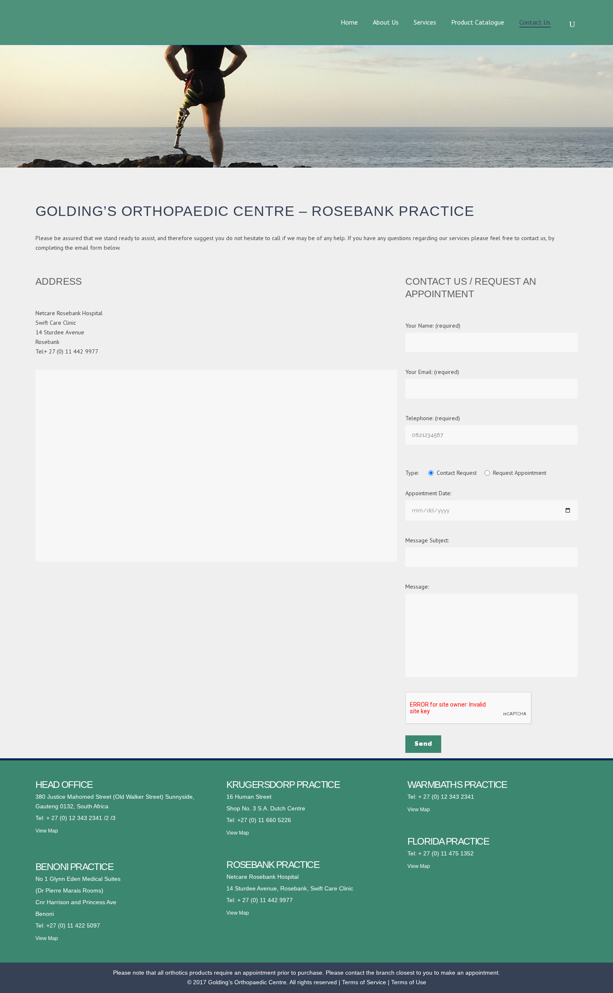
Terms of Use (408, 982)
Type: (412, 472)
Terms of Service (364, 982)
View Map (46, 831)
